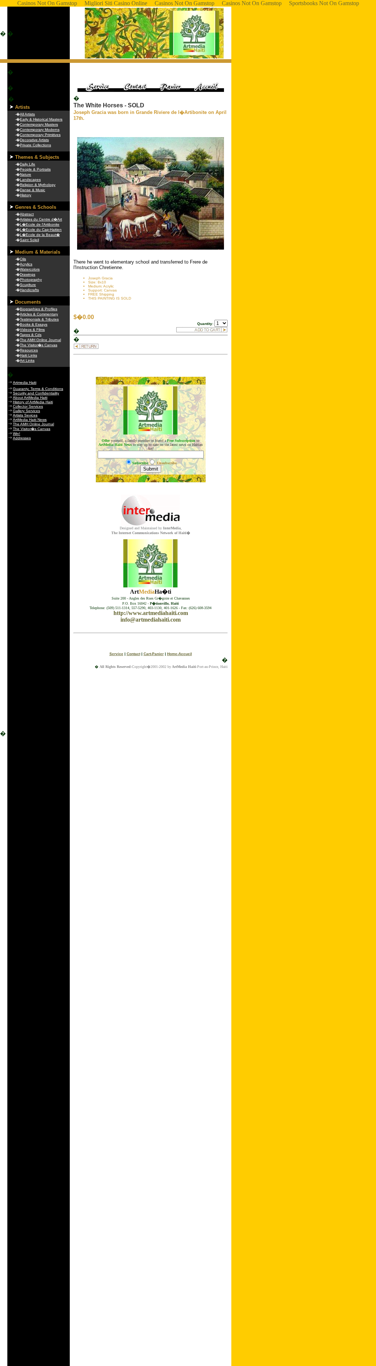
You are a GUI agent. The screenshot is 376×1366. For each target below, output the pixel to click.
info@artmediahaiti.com (150, 619)
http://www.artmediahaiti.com (150, 613)
